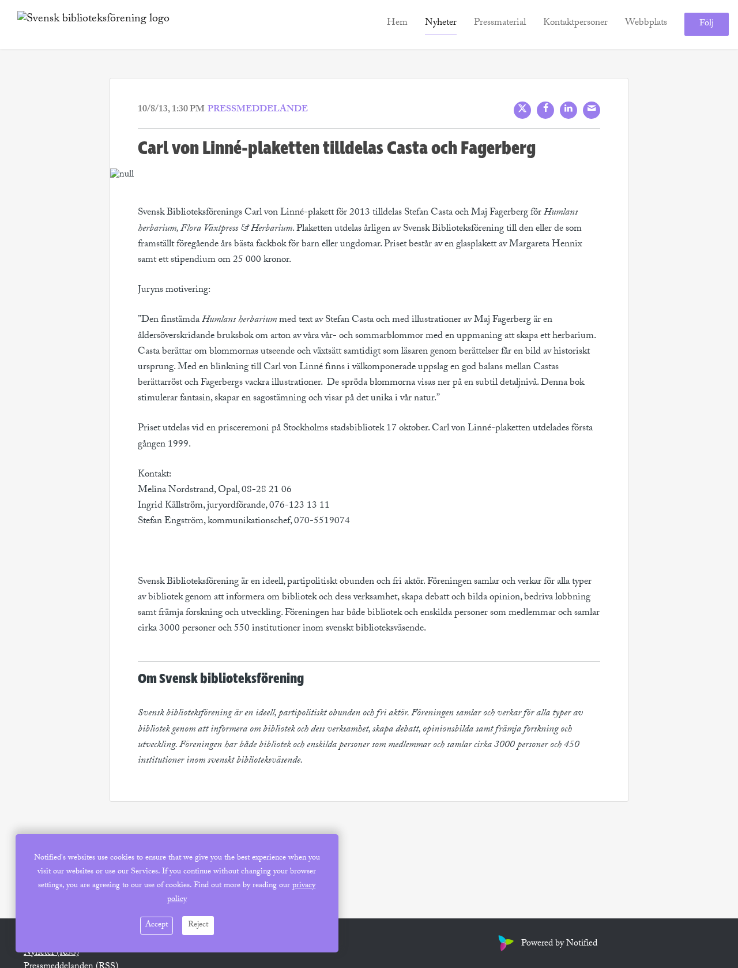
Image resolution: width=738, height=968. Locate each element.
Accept (156, 925)
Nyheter (441, 24)
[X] (522, 110)
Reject (198, 925)
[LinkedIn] (568, 110)
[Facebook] (545, 110)
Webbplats (646, 24)
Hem (397, 24)
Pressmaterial (500, 24)
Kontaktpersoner (575, 24)
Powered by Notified (559, 944)
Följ (706, 24)
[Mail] (591, 110)
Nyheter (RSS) (51, 953)
